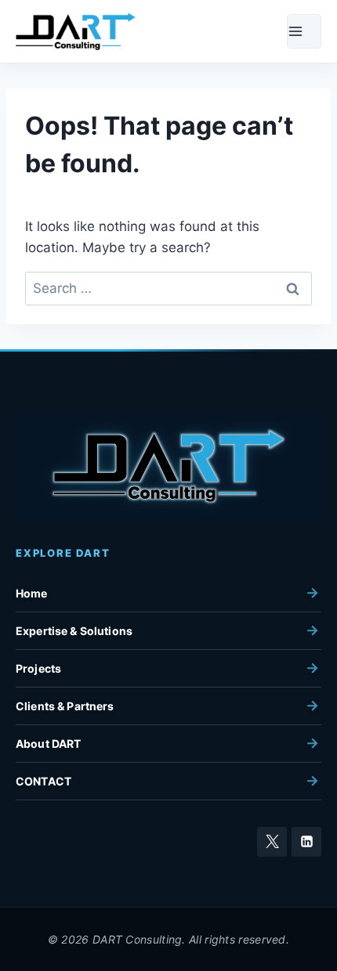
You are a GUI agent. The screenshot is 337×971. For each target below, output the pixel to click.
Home (32, 593)
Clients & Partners (65, 706)
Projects (38, 668)
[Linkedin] (306, 842)
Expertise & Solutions (74, 630)
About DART (48, 743)
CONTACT (43, 781)
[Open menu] (304, 31)
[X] (272, 842)
